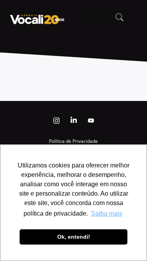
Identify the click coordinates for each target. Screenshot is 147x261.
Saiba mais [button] (106, 213)
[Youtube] (91, 120)
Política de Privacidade (73, 141)
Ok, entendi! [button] (73, 237)
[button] (119, 18)
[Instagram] (56, 120)
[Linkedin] (74, 120)
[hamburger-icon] (96, 18)
